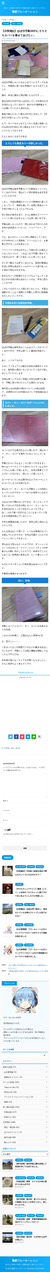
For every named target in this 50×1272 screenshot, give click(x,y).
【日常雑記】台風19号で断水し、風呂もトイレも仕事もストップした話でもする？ (31, 912)
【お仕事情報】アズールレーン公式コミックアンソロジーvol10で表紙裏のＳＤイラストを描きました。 (31, 953)
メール (6, 810)
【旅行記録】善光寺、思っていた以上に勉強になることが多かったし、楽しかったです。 (31, 1202)
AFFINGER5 (40, 1268)
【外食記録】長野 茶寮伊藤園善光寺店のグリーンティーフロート (31, 1220)
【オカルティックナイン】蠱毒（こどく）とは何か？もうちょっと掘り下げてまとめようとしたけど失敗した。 (31, 892)
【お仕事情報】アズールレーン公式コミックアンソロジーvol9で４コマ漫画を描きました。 (31, 933)
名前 (5, 801)
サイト (5, 820)
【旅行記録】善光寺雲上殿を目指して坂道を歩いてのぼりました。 (31, 1165)
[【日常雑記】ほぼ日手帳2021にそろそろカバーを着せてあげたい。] (28, 736)
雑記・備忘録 (15, 748)
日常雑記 (7, 748)
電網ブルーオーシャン (25, 11)
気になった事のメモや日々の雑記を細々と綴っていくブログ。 (25, 1264)
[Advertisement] (25, 704)
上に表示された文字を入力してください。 (18, 834)
